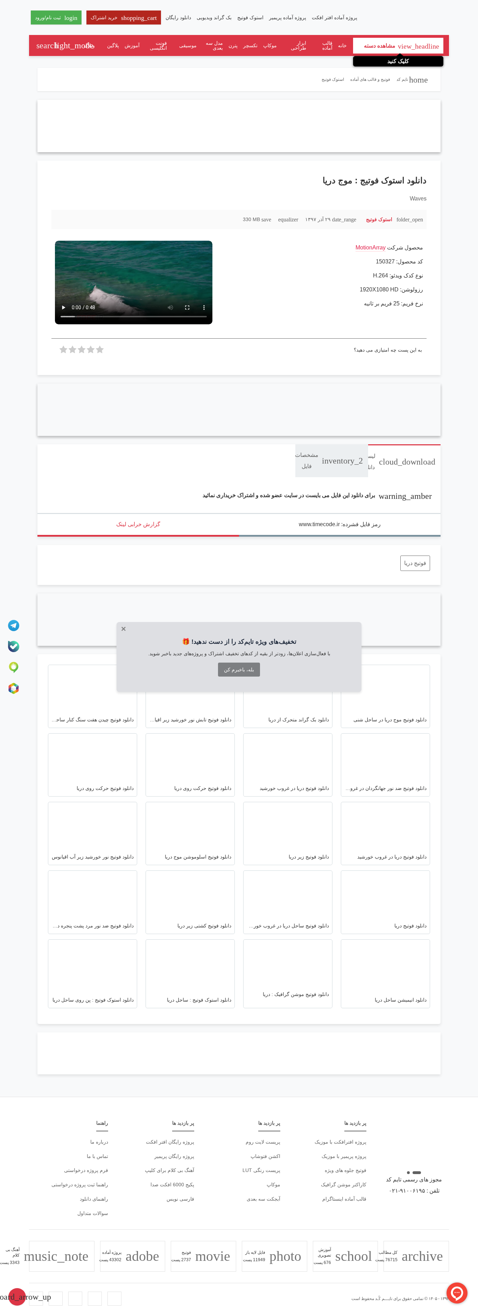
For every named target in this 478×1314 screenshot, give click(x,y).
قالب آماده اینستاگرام (344, 1199)
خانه (342, 45)
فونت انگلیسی (158, 45)
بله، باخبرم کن (239, 669)
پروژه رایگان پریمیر (174, 1156)
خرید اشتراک (124, 17)
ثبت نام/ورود (56, 17)
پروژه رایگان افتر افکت (170, 1142)
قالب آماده (327, 45)
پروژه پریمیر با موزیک (344, 1156)
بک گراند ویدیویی (214, 17)
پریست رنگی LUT (261, 1170)
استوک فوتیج (250, 17)
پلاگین (113, 45)
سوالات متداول (92, 1213)
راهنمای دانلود (94, 1199)
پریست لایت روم (263, 1142)
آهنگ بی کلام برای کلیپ (169, 1170)
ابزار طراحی (298, 45)
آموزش (132, 45)
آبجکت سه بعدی (263, 1199)
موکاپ (270, 45)
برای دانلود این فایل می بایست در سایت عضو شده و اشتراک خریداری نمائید (317, 495)
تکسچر (250, 45)
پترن (233, 45)
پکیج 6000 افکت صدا (172, 1184)
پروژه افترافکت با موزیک (340, 1142)
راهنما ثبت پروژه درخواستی (79, 1184)
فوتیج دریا (415, 563)
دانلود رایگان (178, 17)
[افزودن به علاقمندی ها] (60, 219)
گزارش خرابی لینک (138, 524)
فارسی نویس (180, 1199)
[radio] (100, 351)
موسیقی (188, 45)
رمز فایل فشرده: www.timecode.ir (340, 524)
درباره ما (99, 1142)
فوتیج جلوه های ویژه (345, 1170)
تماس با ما (97, 1156)
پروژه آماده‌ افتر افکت (334, 17)
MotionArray (371, 247)
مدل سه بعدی (214, 45)
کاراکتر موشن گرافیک (343, 1184)
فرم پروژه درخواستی (86, 1170)
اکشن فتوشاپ (265, 1156)
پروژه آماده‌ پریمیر (287, 17)
